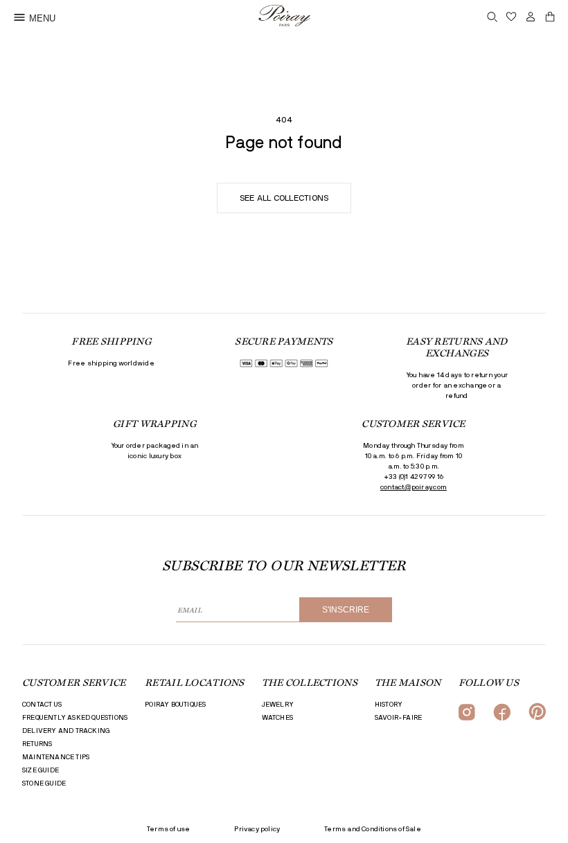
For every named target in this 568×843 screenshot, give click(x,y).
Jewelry (278, 704)
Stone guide (44, 783)
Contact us (42, 704)
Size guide (40, 770)
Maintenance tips (55, 757)
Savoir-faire (398, 717)
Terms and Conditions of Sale (372, 829)
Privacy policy (257, 829)
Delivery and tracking (66, 730)
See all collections (284, 198)
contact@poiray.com (413, 487)
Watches (277, 717)
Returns (37, 744)
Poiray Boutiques (175, 704)
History (388, 704)
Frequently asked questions (74, 717)
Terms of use (168, 829)
